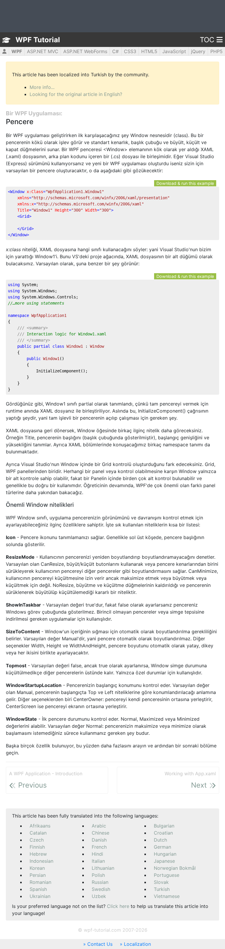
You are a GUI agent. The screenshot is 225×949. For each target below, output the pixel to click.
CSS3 (130, 51)
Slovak (161, 882)
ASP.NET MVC (42, 51)
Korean (37, 868)
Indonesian (41, 861)
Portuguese (166, 875)
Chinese (100, 833)
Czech (37, 840)
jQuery (198, 51)
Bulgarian (164, 826)
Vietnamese (167, 896)
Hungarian (165, 854)
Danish (99, 840)
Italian (98, 861)
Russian (100, 882)
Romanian (40, 882)
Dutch (160, 840)
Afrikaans (40, 826)
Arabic (99, 826)
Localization (137, 944)
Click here (118, 906)
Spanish (38, 889)
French (99, 847)
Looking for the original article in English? (76, 94)
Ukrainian (40, 896)
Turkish (162, 889)
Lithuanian (103, 868)
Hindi (97, 854)
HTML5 (149, 51)
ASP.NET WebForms (85, 51)
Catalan (38, 833)
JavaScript (174, 51)
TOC (207, 40)
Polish (98, 875)
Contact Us (99, 944)
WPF (16, 51)
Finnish (37, 847)
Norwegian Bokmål (175, 868)
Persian (38, 875)
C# (115, 51)
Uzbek (99, 896)
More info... (42, 87)
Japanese (164, 861)
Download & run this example (185, 183)
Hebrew (38, 854)
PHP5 (216, 51)
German (162, 847)
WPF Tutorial (38, 40)
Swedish (101, 889)
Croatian (163, 833)
